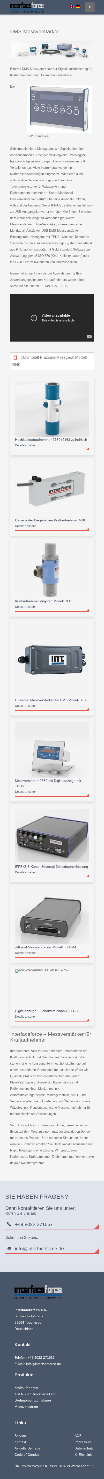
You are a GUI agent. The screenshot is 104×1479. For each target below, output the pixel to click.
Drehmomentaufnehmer (33, 1400)
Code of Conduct (27, 1454)
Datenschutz (84, 1448)
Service (20, 1436)
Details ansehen (26, 445)
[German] (78, 6)
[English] (72, 6)
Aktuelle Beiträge (27, 1448)
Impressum (83, 1442)
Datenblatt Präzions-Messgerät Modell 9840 (49, 361)
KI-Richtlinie (83, 1454)
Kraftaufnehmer (26, 1388)
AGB (78, 1436)
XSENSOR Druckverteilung (35, 1394)
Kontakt (20, 1442)
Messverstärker (26, 1407)
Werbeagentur (82, 1466)
